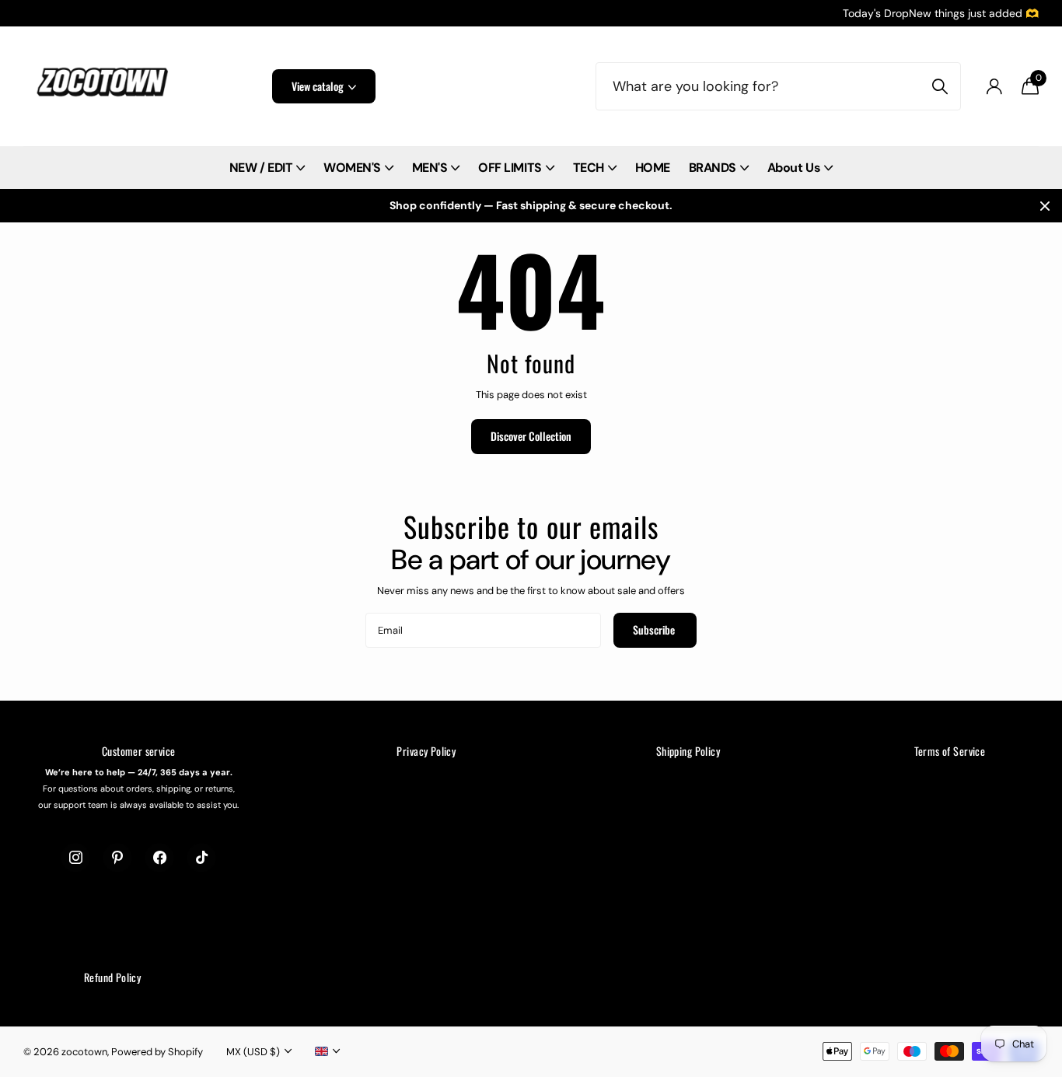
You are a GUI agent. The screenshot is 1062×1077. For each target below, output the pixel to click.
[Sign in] (994, 86)
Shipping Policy (688, 751)
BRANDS (712, 167)
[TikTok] (201, 857)
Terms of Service (950, 751)
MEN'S (430, 167)
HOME (652, 167)
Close (1045, 205)
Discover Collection (531, 436)
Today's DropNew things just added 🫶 (941, 13)
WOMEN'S (352, 167)
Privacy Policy (426, 751)
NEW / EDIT (260, 167)
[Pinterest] (117, 857)
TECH (588, 167)
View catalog (319, 86)
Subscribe (655, 629)
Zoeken (939, 86)
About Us (793, 167)
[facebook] (159, 857)
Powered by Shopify (157, 1051)
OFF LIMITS (509, 167)
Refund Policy (112, 977)
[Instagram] (75, 857)
